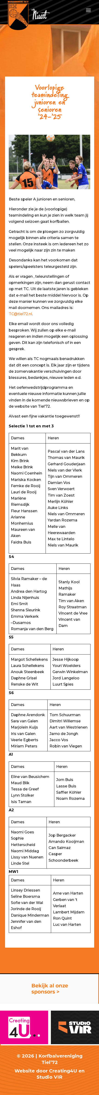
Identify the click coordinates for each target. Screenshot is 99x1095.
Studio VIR (49, 1077)
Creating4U (63, 1071)
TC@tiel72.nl (20, 314)
